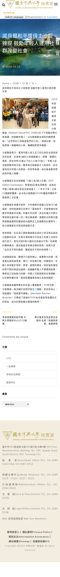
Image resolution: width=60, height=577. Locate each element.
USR (8, 358)
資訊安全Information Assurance (29, 536)
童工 (34, 289)
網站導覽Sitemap (19, 541)
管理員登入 (13, 532)
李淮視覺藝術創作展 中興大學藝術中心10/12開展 (14, 320)
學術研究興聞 (13, 374)
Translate (52, 17)
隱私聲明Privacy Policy (36, 532)
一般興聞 (11, 366)
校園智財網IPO (41, 541)
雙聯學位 (11, 382)
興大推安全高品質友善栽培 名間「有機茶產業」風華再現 (46, 320)
